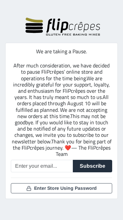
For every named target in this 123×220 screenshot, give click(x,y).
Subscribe (92, 166)
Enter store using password (65, 188)
